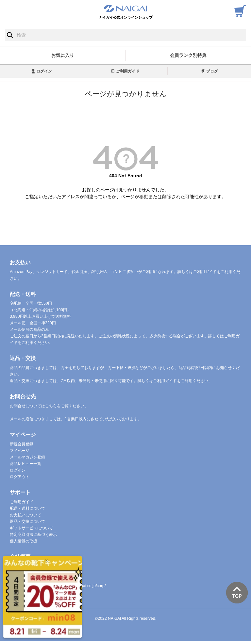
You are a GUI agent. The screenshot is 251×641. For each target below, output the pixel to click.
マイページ (19, 450)
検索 (10, 35)
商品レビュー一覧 (25, 463)
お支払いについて (25, 515)
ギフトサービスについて (31, 528)
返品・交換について (27, 521)
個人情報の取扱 (23, 541)
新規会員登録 (21, 444)
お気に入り (62, 55)
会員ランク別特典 (188, 55)
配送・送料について (27, 508)
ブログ (212, 71)
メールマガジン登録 (27, 457)
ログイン (44, 71)
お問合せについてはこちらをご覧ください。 (49, 406)
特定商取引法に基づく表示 (33, 534)
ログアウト (19, 476)
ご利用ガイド (128, 71)
